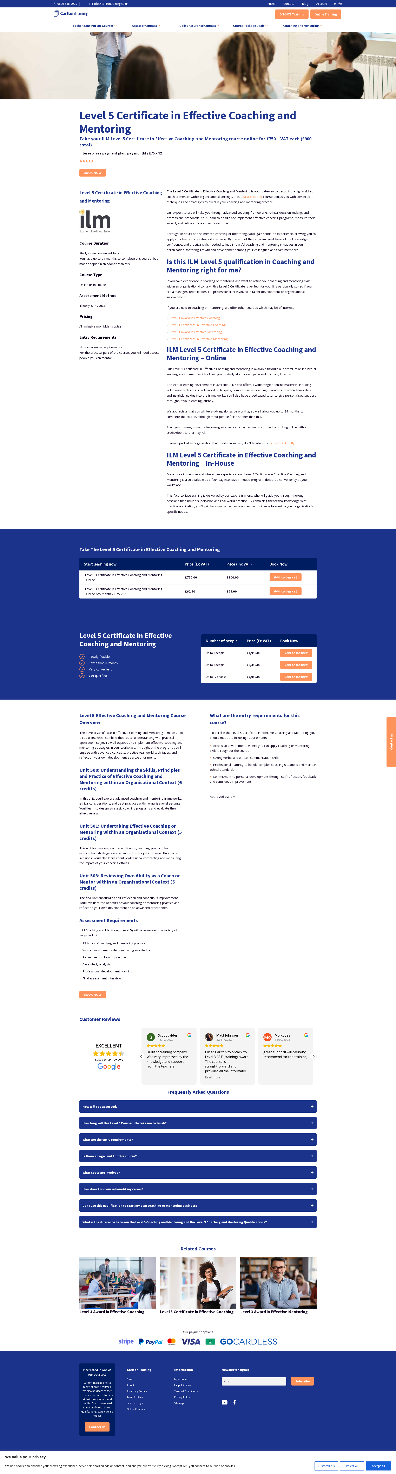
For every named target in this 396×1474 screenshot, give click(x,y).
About (130, 1385)
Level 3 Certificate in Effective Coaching (198, 325)
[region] (198, 1462)
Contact (288, 4)
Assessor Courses (144, 26)
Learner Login (135, 1403)
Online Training (326, 14)
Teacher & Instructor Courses (92, 26)
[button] (313, 1056)
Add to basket (285, 577)
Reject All (352, 1466)
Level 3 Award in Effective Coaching (195, 318)
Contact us (97, 1427)
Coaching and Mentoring (301, 26)
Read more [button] (154, 1077)
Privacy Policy (182, 1397)
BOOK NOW (93, 173)
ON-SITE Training (291, 14)
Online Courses (136, 1409)
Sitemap (179, 1403)
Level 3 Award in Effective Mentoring (196, 332)
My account (180, 1379)
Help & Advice (182, 1385)
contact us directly (281, 443)
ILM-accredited (251, 196)
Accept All (378, 1466)
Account (321, 4)
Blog (305, 4)
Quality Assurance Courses (196, 26)
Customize (325, 1466)
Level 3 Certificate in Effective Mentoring (199, 339)
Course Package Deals (248, 26)
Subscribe (302, 1381)
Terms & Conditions (186, 1391)
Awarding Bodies (137, 1391)
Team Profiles (135, 1397)
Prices (271, 4)
